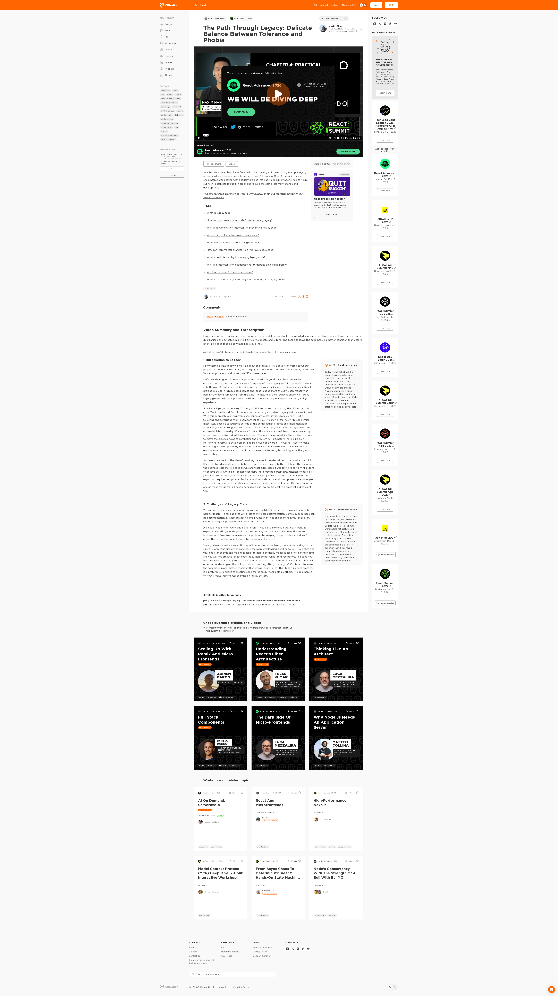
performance (320, 847)
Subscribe (172, 175)
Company (194, 942)
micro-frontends (226, 697)
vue (162, 95)
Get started (332, 214)
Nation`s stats (349, 5)
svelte (170, 95)
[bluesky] (395, 23)
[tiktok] (390, 23)
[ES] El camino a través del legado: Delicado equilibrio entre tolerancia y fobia (249, 604)
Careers (193, 952)
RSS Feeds (226, 956)
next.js (332, 847)
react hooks (166, 127)
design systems (168, 139)
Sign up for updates (385, 554)
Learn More (241, 112)
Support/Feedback (329, 5)
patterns (332, 915)
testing (164, 131)
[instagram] (385, 23)
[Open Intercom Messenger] (551, 989)
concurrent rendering (287, 697)
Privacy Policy (260, 952)
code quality (166, 115)
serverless (203, 847)
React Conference (213, 197)
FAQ (315, 5)
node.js (318, 765)
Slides (232, 164)
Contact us (194, 956)
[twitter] (379, 23)
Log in (376, 5)
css (176, 127)
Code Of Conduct (262, 956)
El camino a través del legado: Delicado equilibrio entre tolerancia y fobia (260, 352)
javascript (211, 697)
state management (169, 135)
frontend (177, 107)
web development (169, 103)
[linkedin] (374, 23)
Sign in (210, 316)
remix (201, 697)
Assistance (227, 942)
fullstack (222, 765)
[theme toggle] (363, 5)
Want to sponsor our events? (385, 150)
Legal (256, 942)
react (259, 697)
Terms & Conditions (262, 947)
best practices (344, 847)
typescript (165, 107)
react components (169, 123)
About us (193, 947)
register (220, 316)
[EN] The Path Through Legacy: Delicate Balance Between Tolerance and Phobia (251, 600)
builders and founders (170, 99)
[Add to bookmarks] (241, 643)
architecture (209, 289)
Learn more (348, 151)
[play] (278, 94)
